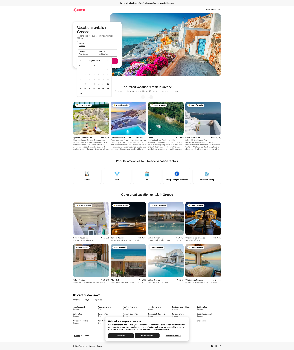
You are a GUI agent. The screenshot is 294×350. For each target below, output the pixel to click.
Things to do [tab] (97, 300)
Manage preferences (173, 336)
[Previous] (143, 97)
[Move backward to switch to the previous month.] (81, 60)
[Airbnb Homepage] (79, 9)
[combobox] (97, 46)
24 (85, 89)
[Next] (151, 97)
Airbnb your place (212, 9)
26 (94, 89)
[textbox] (87, 54)
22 (108, 84)
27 (99, 89)
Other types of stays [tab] (81, 300)
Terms (99, 346)
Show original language (165, 3)
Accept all (121, 336)
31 (85, 93)
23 (81, 89)
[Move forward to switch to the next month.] (107, 60)
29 (108, 89)
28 (103, 89)
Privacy (92, 346)
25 (90, 89)
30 (81, 93)
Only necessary (147, 336)
